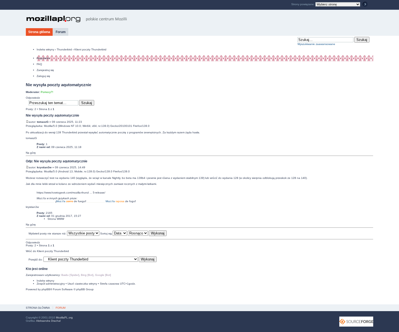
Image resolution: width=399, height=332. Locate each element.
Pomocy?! (47, 92)
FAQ (39, 64)
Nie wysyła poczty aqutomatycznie (58, 84)
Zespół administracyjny (51, 283)
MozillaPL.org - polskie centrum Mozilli (77, 19)
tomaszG (43, 121)
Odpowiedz (33, 97)
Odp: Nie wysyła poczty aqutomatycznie (56, 161)
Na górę (31, 152)
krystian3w (44, 167)
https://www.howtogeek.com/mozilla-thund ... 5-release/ (71, 192)
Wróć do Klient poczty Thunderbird (47, 251)
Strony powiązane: (303, 4)
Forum (61, 32)
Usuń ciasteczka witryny (82, 283)
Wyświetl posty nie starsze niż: (47, 233)
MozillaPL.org (64, 317)
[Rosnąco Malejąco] (147, 233)
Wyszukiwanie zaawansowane (316, 44)
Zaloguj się (43, 76)
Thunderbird (64, 49)
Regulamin (43, 58)
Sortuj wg (106, 233)
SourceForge (356, 322)
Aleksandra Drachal (48, 320)
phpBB (46, 289)
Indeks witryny (45, 49)
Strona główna (39, 32)
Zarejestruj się (45, 70)
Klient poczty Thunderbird (90, 49)
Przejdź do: (35, 259)
